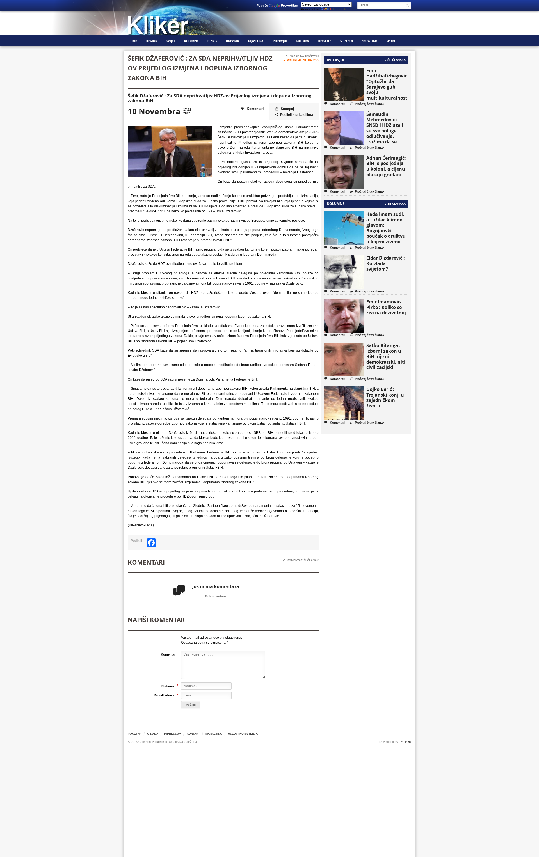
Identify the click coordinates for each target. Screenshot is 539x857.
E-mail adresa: (164, 695)
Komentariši (216, 596)
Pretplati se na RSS (301, 60)
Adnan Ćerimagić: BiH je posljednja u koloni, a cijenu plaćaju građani (386, 166)
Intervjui (279, 40)
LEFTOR (405, 741)
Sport (391, 40)
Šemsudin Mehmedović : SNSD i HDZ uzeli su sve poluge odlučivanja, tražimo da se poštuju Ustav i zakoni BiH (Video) (386, 133)
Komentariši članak (301, 560)
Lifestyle (324, 40)
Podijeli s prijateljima (294, 115)
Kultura (302, 40)
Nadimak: (168, 686)
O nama (152, 733)
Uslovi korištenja (243, 733)
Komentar (168, 654)
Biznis (212, 40)
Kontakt (193, 733)
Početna (134, 733)
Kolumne (191, 40)
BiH (134, 40)
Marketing (213, 733)
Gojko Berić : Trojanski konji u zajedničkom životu (385, 397)
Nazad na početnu (302, 56)
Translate (339, 9)
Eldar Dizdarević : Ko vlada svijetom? (385, 263)
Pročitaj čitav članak (367, 104)
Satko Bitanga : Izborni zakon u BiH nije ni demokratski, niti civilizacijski (385, 356)
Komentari (252, 109)
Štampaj (284, 109)
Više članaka (395, 59)
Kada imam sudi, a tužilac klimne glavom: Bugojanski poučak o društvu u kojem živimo (386, 228)
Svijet (170, 40)
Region (151, 40)
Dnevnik (232, 40)
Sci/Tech (346, 40)
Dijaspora (255, 40)
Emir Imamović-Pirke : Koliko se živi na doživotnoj (386, 307)
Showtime (370, 40)
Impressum (172, 733)
